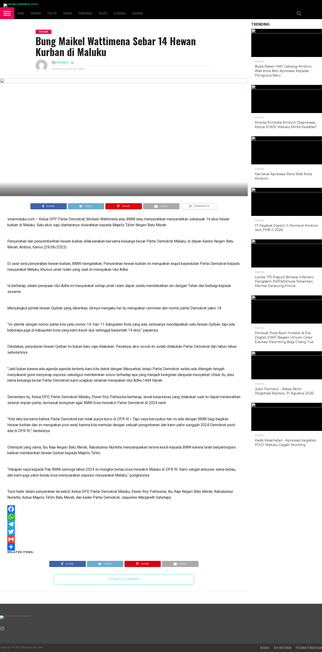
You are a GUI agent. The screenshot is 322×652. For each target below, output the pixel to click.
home (20, 13)
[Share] (123, 547)
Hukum (67, 13)
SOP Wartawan (282, 648)
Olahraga (120, 13)
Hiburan (137, 13)
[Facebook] (123, 509)
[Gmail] (123, 539)
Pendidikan (85, 13)
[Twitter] (123, 531)
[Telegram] (123, 524)
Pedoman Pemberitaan (309, 648)
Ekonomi (36, 13)
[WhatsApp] (123, 516)
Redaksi (62, 63)
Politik (52, 13)
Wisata (103, 13)
